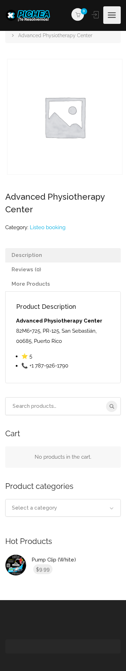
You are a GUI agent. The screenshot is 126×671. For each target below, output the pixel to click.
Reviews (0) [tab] (26, 269)
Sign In (96, 14)
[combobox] (63, 508)
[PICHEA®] (29, 15)
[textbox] (63, 507)
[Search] (111, 406)
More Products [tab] (31, 284)
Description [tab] (27, 255)
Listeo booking (47, 227)
